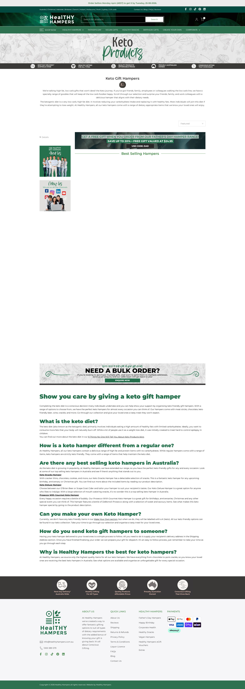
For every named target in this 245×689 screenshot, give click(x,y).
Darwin (75, 9)
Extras (142, 650)
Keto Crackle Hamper (184, 335)
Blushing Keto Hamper (95, 335)
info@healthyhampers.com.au (58, 642)
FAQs (151, 9)
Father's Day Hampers (150, 618)
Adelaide (60, 9)
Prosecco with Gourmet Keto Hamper (140, 271)
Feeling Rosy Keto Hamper (95, 269)
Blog (145, 9)
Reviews (157, 9)
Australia (43, 9)
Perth (98, 9)
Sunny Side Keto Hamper (184, 204)
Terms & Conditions (120, 642)
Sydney (105, 9)
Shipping (114, 627)
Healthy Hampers (103, 685)
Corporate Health (147, 627)
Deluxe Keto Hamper (140, 204)
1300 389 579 (50, 648)
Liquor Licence (117, 646)
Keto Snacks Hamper (95, 204)
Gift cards (112, 9)
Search (154, 19)
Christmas (51, 9)
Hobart (82, 9)
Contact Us (138, 9)
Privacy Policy (117, 637)
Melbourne (90, 9)
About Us (115, 618)
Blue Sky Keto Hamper (140, 335)
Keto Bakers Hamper (184, 269)
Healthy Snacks (146, 632)
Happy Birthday (146, 622)
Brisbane (68, 9)
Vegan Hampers (147, 637)
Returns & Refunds (119, 632)
